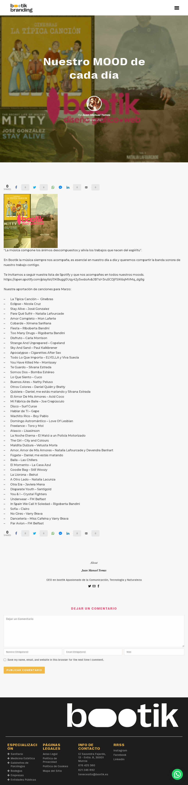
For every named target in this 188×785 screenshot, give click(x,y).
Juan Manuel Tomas (96, 115)
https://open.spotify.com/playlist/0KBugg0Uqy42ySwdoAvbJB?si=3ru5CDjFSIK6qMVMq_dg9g (74, 279)
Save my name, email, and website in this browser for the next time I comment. (56, 659)
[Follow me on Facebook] (98, 586)
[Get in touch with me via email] (94, 586)
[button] (177, 8)
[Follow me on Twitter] (89, 586)
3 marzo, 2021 (94, 120)
